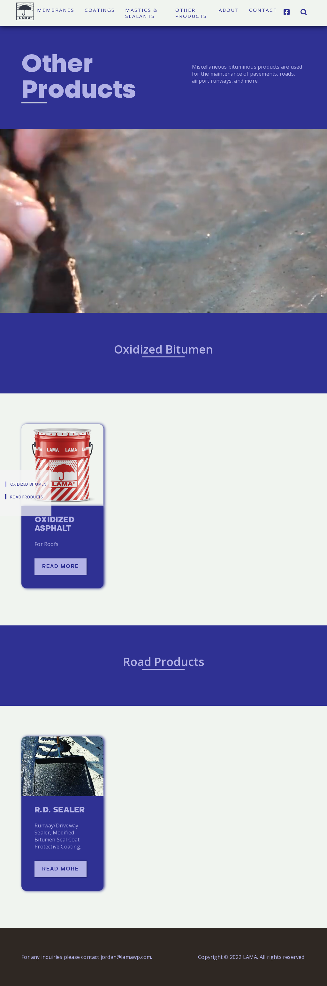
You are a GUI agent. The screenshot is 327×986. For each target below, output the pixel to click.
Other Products (191, 13)
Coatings (100, 10)
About (229, 10)
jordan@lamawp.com (126, 956)
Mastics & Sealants (141, 13)
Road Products (26, 497)
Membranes (55, 10)
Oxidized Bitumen (28, 484)
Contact (263, 10)
